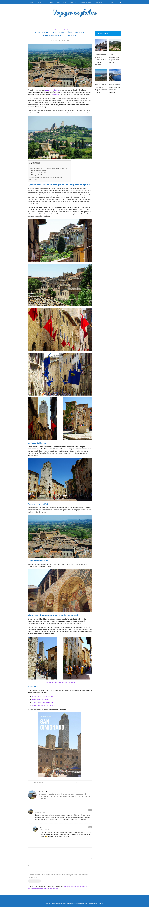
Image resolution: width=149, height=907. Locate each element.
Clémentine (39, 810)
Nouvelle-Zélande (86, 2)
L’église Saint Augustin (39, 175)
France (30, 2)
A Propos (110, 2)
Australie (73, 2)
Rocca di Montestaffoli (39, 173)
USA (58, 2)
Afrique (50, 2)
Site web (30, 870)
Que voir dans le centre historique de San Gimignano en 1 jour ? (49, 168)
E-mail (30, 866)
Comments (38, 783)
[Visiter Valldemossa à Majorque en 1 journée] (115, 45)
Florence (56, 94)
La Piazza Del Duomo (39, 170)
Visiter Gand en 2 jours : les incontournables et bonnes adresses (100, 60)
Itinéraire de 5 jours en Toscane (42, 696)
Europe (40, 2)
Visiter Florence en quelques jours (43, 705)
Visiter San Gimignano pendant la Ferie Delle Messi (46, 177)
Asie (64, 2)
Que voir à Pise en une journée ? (43, 702)
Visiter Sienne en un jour (40, 699)
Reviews (99, 2)
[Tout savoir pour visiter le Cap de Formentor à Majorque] (115, 75)
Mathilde (81, 783)
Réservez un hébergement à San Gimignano (59, 682)
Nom (29, 862)
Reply (90, 809)
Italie (59, 29)
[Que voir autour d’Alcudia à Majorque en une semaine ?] (101, 75)
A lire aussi (33, 179)
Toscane (65, 29)
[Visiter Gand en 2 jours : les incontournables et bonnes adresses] (101, 45)
